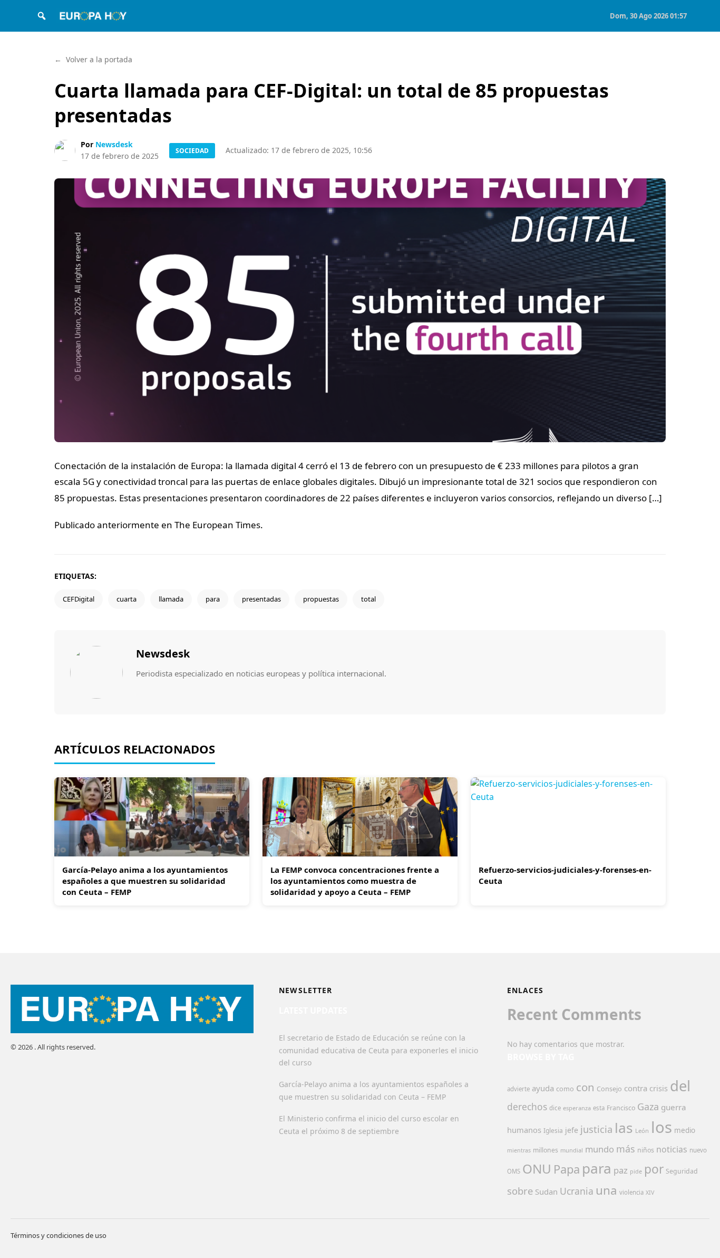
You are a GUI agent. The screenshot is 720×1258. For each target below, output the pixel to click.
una (606, 1190)
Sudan (546, 1191)
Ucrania (576, 1191)
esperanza (577, 1108)
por (654, 1169)
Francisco (621, 1107)
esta (599, 1108)
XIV (650, 1192)
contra (635, 1088)
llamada (171, 599)
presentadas (261, 599)
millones (545, 1150)
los (661, 1127)
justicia (596, 1129)
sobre (520, 1190)
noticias (671, 1149)
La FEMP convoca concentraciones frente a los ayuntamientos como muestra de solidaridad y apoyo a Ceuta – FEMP (354, 880)
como (565, 1088)
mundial (571, 1150)
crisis (658, 1088)
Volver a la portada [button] (93, 59)
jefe (571, 1130)
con (585, 1087)
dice (555, 1108)
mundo (599, 1149)
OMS (513, 1171)
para (213, 599)
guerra (673, 1107)
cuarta (126, 599)
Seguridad (682, 1171)
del (680, 1085)
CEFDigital (78, 599)
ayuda (543, 1088)
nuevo (698, 1150)
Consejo (609, 1088)
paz (621, 1170)
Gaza (648, 1106)
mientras (519, 1150)
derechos (527, 1106)
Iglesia (553, 1130)
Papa (566, 1169)
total (368, 599)
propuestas (321, 599)
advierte (518, 1089)
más (625, 1148)
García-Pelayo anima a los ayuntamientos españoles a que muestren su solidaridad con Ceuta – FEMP (145, 880)
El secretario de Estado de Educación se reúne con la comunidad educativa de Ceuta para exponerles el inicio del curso (378, 1050)
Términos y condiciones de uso (58, 1235)
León (642, 1131)
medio (684, 1130)
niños (645, 1150)
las (624, 1127)
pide (636, 1171)
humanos (524, 1129)
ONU (536, 1168)
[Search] (41, 15)
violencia (631, 1192)
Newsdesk (114, 144)
